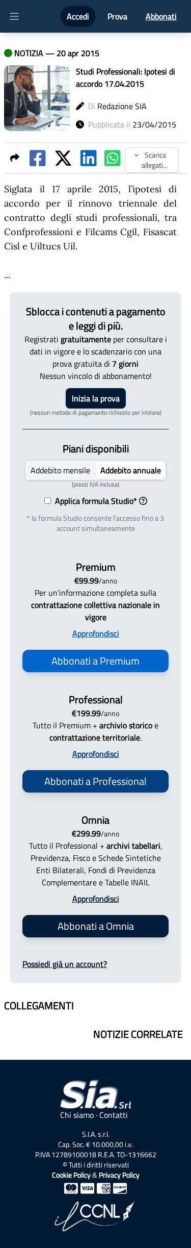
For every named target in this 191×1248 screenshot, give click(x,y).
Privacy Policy (119, 1174)
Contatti (113, 1115)
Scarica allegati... (155, 159)
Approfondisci (95, 633)
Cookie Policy (71, 1174)
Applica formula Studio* (94, 501)
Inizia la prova (96, 398)
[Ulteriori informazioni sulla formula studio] (143, 501)
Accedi (78, 16)
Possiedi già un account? (64, 964)
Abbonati (161, 16)
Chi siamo (77, 1115)
